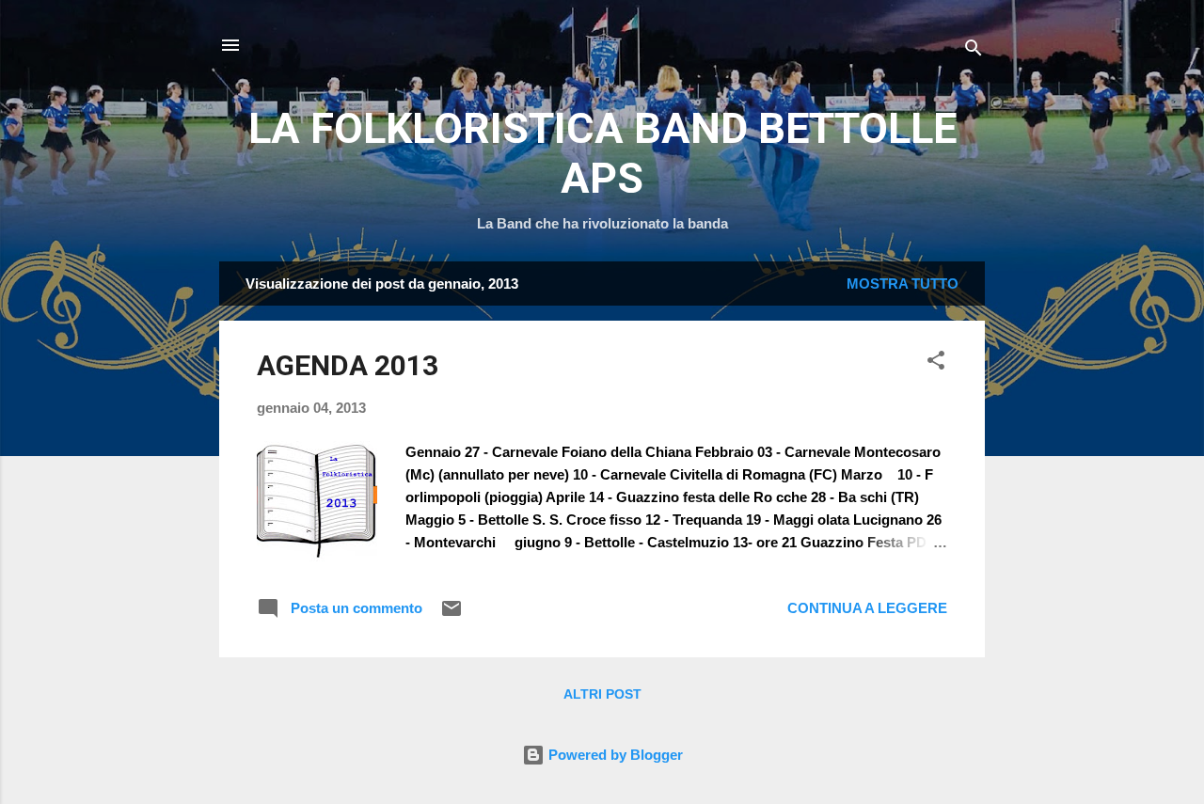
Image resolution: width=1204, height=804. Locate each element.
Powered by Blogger (614, 755)
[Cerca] (973, 51)
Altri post (602, 694)
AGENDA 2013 (347, 365)
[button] (936, 363)
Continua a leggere (867, 608)
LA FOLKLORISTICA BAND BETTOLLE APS (602, 153)
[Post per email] (451, 615)
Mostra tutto (902, 284)
